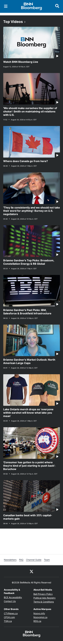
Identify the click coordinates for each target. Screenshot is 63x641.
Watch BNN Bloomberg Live (20, 61)
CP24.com (9, 617)
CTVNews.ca (11, 613)
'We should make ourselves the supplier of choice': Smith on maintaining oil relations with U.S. (30, 111)
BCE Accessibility (13, 597)
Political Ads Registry (44, 597)
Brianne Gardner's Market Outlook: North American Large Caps (29, 361)
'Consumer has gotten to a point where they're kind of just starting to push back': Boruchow (29, 466)
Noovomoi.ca (40, 617)
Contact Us (10, 601)
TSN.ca (8, 621)
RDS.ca (37, 621)
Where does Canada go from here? (25, 161)
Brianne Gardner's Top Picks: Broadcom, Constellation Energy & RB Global (28, 262)
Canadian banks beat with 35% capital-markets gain (27, 517)
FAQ (21, 559)
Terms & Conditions (43, 601)
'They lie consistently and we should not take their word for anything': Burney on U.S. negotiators (31, 211)
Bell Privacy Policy (43, 594)
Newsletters (10, 559)
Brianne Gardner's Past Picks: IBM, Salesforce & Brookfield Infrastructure (27, 311)
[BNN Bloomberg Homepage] (31, 6)
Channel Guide (33, 559)
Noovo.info (39, 613)
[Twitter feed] (31, 571)
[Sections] (6, 6)
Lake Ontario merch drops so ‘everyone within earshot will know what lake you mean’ (28, 413)
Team (47, 559)
